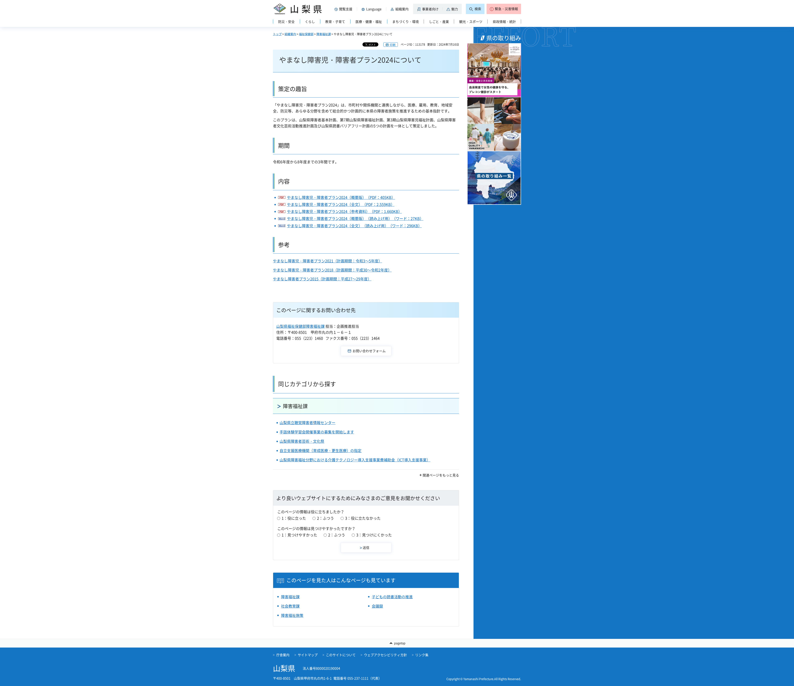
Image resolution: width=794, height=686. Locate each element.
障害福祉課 (323, 34)
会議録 (377, 606)
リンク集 (421, 654)
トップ (277, 34)
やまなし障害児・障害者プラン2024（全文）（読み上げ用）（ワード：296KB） (354, 225)
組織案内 (290, 34)
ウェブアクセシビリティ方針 (385, 654)
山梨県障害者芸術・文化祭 (302, 441)
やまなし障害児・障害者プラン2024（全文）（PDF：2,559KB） (341, 204)
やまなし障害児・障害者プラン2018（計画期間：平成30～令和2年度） (332, 270)
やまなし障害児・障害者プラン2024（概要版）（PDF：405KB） (341, 197)
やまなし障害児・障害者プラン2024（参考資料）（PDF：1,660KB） (344, 211)
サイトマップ (308, 654)
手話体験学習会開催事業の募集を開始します (317, 432)
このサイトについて (341, 654)
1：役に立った (294, 518)
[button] (344, 9)
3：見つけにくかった (374, 535)
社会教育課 (290, 606)
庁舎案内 (282, 654)
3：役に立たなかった (363, 518)
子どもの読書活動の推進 (392, 596)
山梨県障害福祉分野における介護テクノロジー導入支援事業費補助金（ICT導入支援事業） (355, 460)
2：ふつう (325, 518)
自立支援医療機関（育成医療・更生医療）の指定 (320, 450)
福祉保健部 (306, 34)
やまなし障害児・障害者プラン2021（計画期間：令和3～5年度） (327, 261)
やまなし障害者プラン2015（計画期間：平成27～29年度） (322, 279)
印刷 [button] (393, 45)
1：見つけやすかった (299, 535)
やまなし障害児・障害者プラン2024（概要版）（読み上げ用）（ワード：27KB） (355, 218)
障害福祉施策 (292, 615)
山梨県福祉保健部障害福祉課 (300, 326)
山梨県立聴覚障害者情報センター (307, 422)
